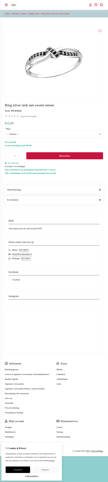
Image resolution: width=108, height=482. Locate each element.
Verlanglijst (9, 437)
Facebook (16, 280)
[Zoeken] (101, 4)
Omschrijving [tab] (14, 189)
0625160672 (24, 250)
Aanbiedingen (62, 379)
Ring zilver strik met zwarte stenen (55, 14)
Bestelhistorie (10, 432)
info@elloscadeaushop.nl (22, 254)
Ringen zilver (34, 14)
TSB (87, 451)
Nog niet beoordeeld (28, 116)
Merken (60, 370)
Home (7, 14)
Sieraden (15, 14)
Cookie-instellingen (96, 451)
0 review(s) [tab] (12, 199)
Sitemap (60, 432)
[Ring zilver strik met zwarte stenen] (54, 96)
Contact (60, 427)
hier (52, 460)
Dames (23, 14)
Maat (7, 129)
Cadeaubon (61, 374)
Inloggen (8, 427)
